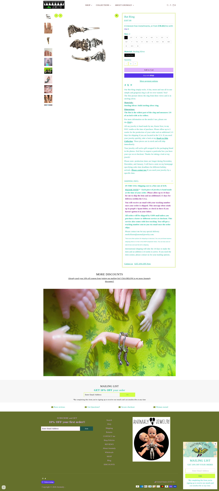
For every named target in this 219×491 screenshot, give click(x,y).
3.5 (141, 37)
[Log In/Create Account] (170, 5)
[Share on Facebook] (125, 85)
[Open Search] (167, 5)
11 (126, 46)
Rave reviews (59, 407)
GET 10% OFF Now (142, 264)
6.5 (126, 41)
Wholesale (109, 452)
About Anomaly (124, 5)
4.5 (152, 37)
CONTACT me (109, 436)
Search (109, 420)
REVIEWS (109, 444)
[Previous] (56, 15)
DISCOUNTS (109, 464)
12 (137, 46)
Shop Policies (109, 440)
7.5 (137, 41)
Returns (109, 432)
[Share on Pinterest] (131, 85)
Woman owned (162, 407)
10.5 (169, 41)
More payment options (149, 81)
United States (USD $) (165, 482)
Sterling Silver (129, 55)
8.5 (147, 41)
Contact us (128, 264)
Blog (109, 460)
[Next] (60, 15)
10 (163, 41)
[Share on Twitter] (128, 85)
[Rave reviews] (52, 407)
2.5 (131, 37)
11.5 (132, 46)
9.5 (157, 41)
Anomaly (61, 487)
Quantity (127, 60)
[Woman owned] (154, 407)
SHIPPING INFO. (131, 181)
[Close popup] (215, 443)
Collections (103, 5)
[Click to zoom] (117, 16)
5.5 (162, 37)
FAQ (129, 122)
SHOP (88, 5)
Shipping (109, 428)
